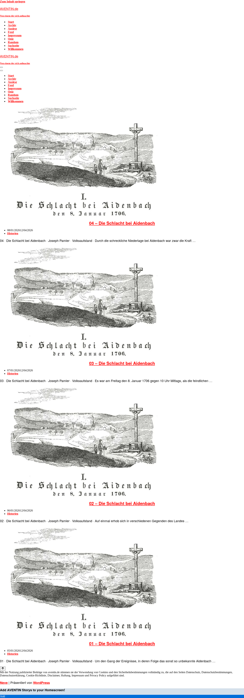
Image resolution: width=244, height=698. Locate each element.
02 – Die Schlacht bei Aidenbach (122, 503)
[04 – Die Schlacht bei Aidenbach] (83, 215)
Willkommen (15, 49)
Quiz (11, 38)
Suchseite (13, 45)
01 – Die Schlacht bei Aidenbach (122, 643)
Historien (12, 233)
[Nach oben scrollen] (3, 668)
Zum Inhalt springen (12, 1)
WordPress (41, 682)
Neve (4, 682)
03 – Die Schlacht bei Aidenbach (122, 363)
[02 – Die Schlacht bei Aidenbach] (83, 495)
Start (11, 21)
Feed (11, 32)
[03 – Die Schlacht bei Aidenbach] (83, 355)
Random (13, 42)
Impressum (14, 35)
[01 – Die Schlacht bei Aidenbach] (83, 635)
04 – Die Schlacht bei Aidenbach (122, 223)
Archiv (12, 25)
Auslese (12, 28)
